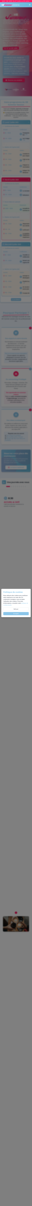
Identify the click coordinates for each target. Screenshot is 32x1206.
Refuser (16, 609)
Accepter (16, 614)
